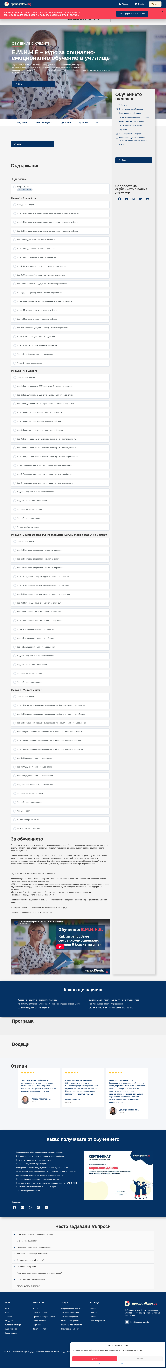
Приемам (94, 1359)
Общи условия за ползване (128, 1363)
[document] (83, 684)
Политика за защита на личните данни (109, 1363)
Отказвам (140, 1359)
